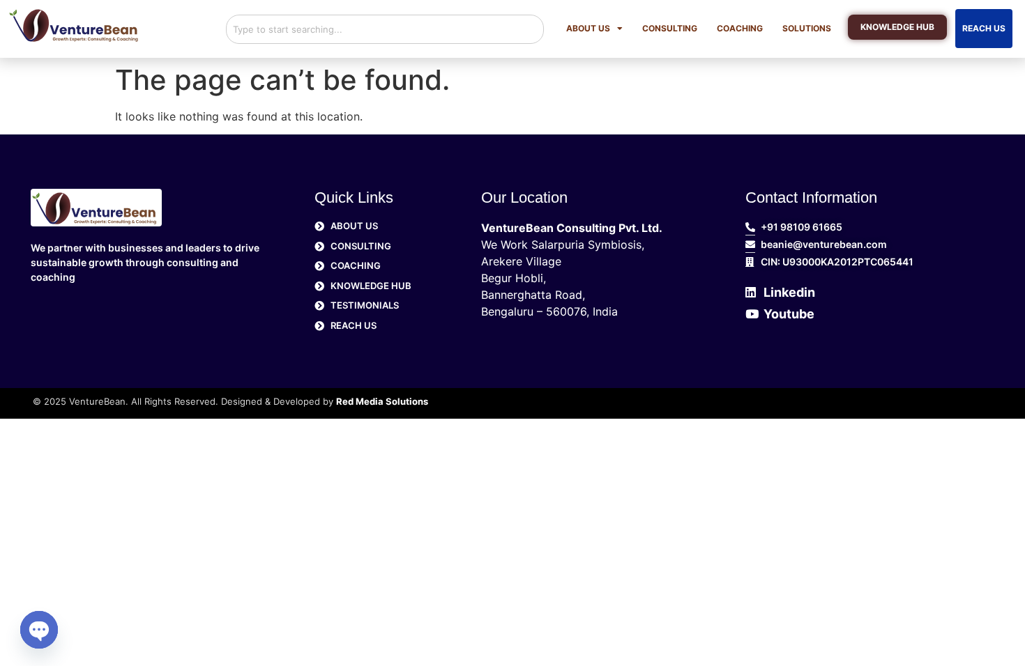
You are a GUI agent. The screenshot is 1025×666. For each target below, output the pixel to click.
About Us (588, 28)
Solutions (806, 28)
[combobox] (385, 29)
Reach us (983, 28)
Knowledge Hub (897, 28)
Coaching (740, 28)
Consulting (669, 28)
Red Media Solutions (382, 401)
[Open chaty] (39, 630)
